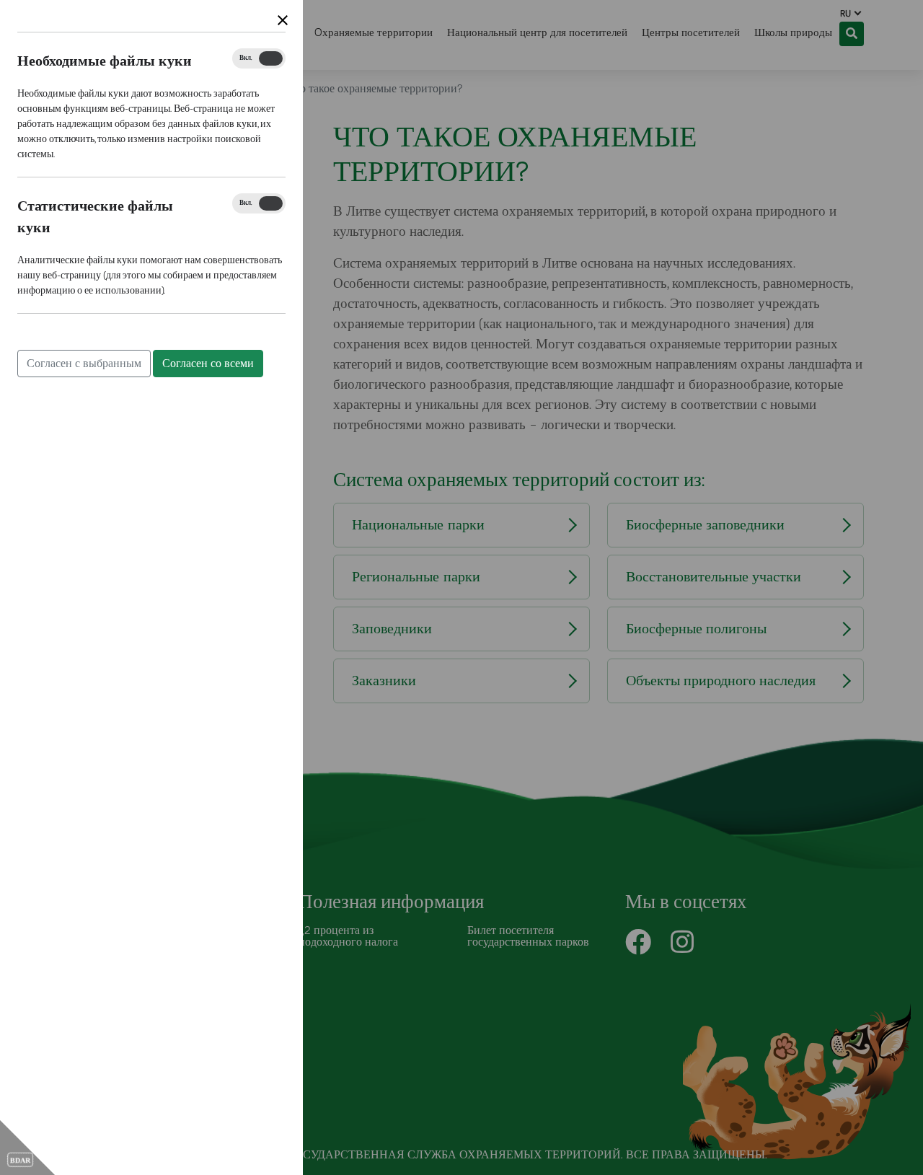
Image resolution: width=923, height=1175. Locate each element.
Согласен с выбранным (84, 363)
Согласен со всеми (208, 363)
